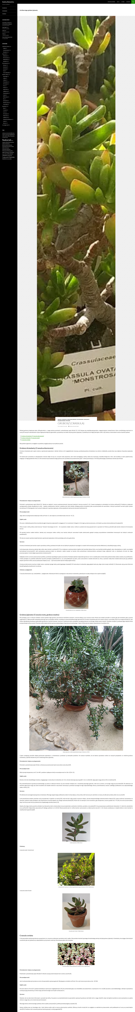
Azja (4, 70)
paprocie (4, 152)
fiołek (7, 142)
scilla (8, 153)
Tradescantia (5, 157)
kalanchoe (4, 146)
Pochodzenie (79, 419)
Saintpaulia (5, 100)
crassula (3, 137)
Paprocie (4, 54)
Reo (4, 98)
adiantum (4, 133)
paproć (8, 152)
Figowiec (4, 142)
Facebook (4, 7)
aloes (13, 133)
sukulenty (4, 155)
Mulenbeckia (5, 93)
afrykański (8, 133)
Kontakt (128, 1)
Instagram (4, 10)
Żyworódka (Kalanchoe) (7, 37)
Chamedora (5, 82)
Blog (118, 1)
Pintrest (4, 13)
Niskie (4, 48)
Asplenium (12, 134)
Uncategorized (5, 125)
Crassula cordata (25, 439)
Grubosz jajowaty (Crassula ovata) (30, 438)
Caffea (4, 78)
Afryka (60, 419)
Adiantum (5, 55)
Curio (4, 111)
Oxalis (4, 95)
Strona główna (111, 1)
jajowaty (10, 145)
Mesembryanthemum (7, 119)
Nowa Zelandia (6, 72)
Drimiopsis (5, 83)
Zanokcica (5, 61)
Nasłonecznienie (71, 419)
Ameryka (5, 67)
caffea (5, 136)
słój (11, 155)
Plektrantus (5, 97)
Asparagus (5, 76)
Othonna (4, 30)
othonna (8, 150)
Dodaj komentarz (74, 426)
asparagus (7, 134)
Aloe (4, 108)
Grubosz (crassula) (71, 423)
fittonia (9, 142)
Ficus (4, 85)
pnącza (3, 153)
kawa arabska (11, 146)
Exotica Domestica (8, 2)
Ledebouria (5, 91)
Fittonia (4, 33)
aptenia (3, 134)
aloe (11, 133)
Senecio (4, 123)
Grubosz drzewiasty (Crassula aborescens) (32, 436)
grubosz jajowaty (5, 145)
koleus (3, 147)
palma (11, 150)
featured (6, 140)
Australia (5, 68)
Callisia (4, 80)
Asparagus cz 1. (5, 27)
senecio (11, 153)
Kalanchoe (5, 89)
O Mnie (122, 1)
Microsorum (5, 57)
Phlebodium (5, 59)
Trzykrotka (5, 104)
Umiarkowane (61, 420)
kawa (7, 146)
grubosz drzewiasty (6, 143)
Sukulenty (86, 419)
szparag (8, 155)
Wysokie (68, 420)
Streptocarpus (6, 102)
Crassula (64, 419)
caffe (3, 136)
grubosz (12, 142)
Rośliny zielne (5, 74)
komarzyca (7, 147)
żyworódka (10, 158)
